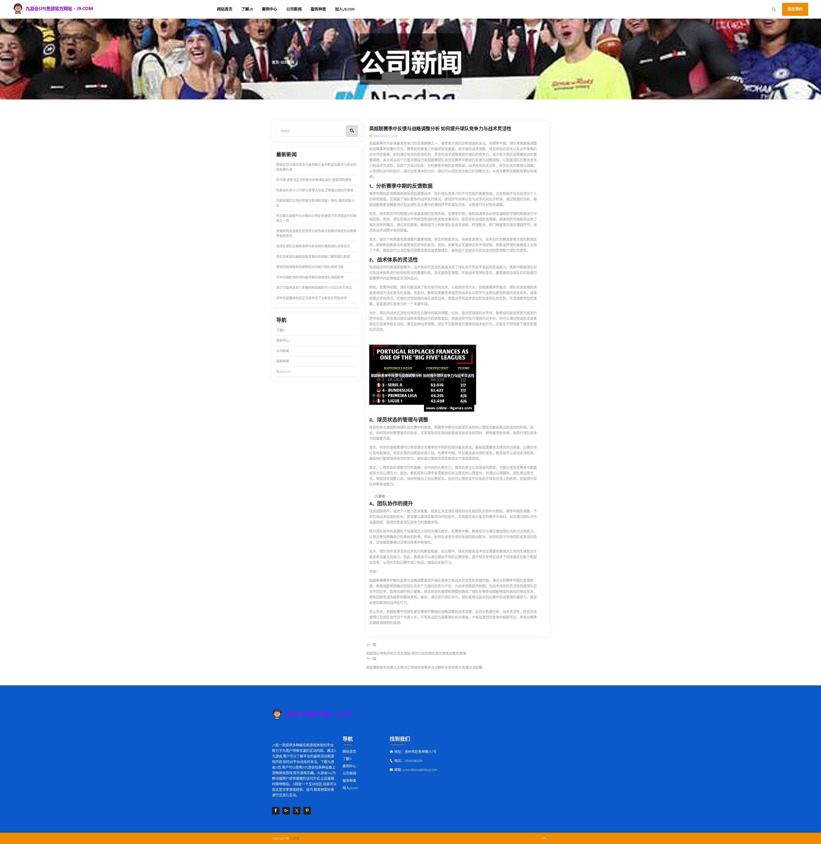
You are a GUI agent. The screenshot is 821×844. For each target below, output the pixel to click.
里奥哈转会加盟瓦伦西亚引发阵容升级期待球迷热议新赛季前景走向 (316, 233)
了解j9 (247, 9)
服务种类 (318, 9)
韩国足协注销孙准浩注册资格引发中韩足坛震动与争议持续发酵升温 (316, 167)
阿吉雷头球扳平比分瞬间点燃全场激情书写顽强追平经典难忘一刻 (316, 218)
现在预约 (795, 9)
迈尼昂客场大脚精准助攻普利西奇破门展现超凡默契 (313, 257)
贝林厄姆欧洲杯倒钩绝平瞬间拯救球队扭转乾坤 (310, 277)
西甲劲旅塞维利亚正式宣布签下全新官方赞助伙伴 (311, 298)
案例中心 (269, 9)
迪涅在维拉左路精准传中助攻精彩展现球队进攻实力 (313, 246)
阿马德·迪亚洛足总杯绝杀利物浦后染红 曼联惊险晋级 (313, 180)
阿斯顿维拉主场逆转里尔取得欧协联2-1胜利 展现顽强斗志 (315, 203)
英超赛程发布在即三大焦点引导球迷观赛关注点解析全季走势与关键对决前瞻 (424, 667)
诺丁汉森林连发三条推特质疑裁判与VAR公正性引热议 (314, 288)
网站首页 (224, 9)
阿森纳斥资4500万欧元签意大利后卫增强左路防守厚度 (314, 190)
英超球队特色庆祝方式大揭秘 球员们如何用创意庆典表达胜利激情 (416, 653)
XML (544, 838)
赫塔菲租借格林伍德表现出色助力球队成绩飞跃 (310, 267)
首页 (275, 62)
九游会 (294, 838)
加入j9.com (344, 9)
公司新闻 (294, 9)
